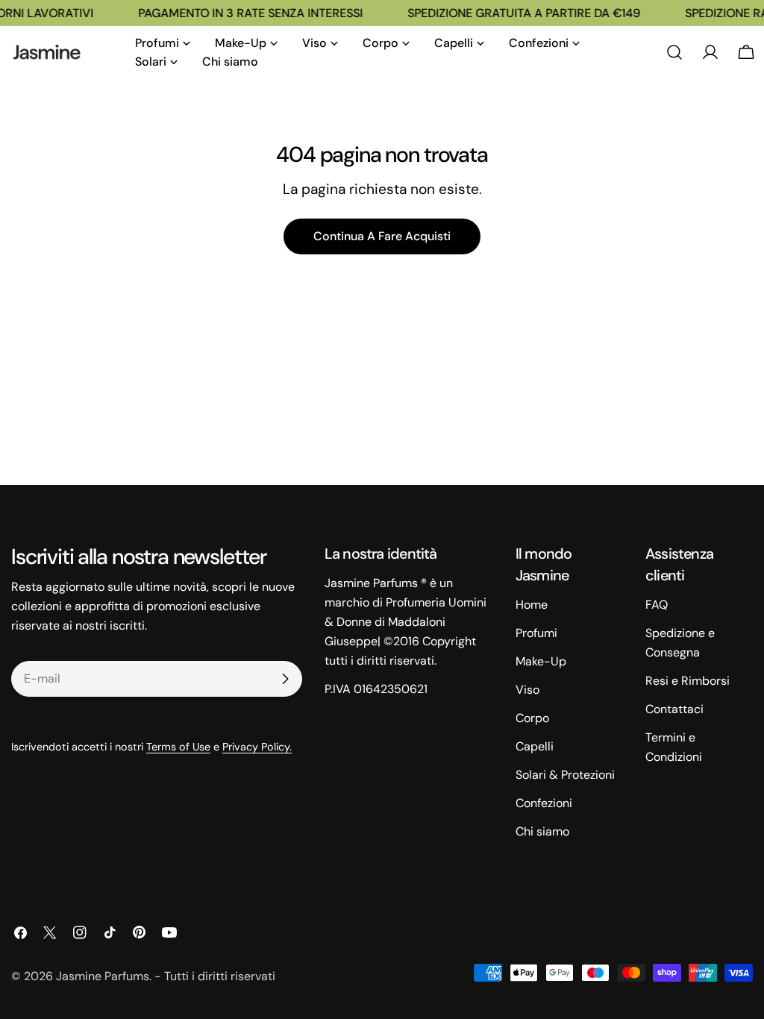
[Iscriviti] (285, 679)
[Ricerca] (674, 52)
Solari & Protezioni (565, 775)
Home (532, 604)
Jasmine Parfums (102, 976)
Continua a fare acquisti (382, 236)
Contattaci (674, 709)
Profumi (536, 633)
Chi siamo (542, 831)
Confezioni (544, 803)
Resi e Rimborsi (687, 681)
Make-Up (541, 661)
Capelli (535, 746)
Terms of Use (178, 746)
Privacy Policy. (257, 746)
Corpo (532, 718)
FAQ (656, 604)
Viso (527, 689)
